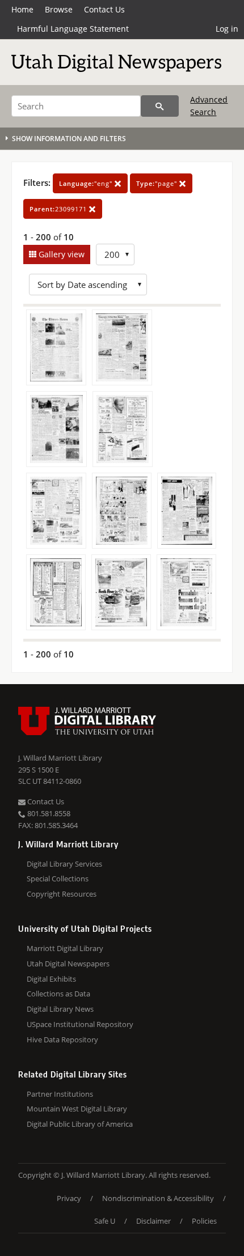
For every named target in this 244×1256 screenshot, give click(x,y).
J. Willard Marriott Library (60, 758)
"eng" (87, 183)
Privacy (69, 1198)
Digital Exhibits (51, 979)
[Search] (160, 106)
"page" (157, 183)
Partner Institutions (60, 1094)
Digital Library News (60, 1009)
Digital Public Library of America (80, 1124)
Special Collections (58, 878)
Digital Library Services (64, 864)
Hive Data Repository (62, 1039)
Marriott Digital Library (65, 948)
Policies (204, 1221)
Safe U (104, 1221)
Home (22, 9)
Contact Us (104, 9)
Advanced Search (209, 105)
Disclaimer (153, 1221)
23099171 (59, 209)
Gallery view (60, 254)
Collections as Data (58, 993)
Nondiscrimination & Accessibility (158, 1198)
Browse (59, 9)
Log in (227, 28)
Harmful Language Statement (73, 28)
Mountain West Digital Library (77, 1109)
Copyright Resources (61, 894)
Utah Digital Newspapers (68, 963)
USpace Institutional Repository (80, 1024)
